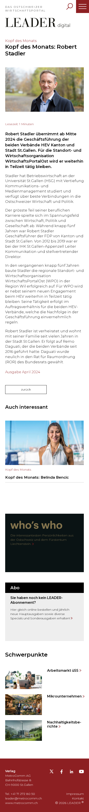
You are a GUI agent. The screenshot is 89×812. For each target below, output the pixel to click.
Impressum (75, 794)
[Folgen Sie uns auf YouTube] (81, 773)
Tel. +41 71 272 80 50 (20, 794)
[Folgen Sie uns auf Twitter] (51, 773)
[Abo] (44, 612)
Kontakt (78, 798)
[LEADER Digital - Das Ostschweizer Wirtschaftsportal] (37, 23)
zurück (26, 389)
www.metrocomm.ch (21, 803)
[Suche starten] (69, 6)
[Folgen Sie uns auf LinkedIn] (71, 772)
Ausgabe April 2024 (22, 372)
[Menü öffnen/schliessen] (82, 6)
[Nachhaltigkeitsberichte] (44, 730)
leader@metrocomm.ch (23, 798)
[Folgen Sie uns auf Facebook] (61, 772)
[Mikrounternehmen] (44, 704)
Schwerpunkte (26, 654)
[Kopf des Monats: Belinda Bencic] (44, 452)
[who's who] (44, 543)
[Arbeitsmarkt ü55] (44, 678)
